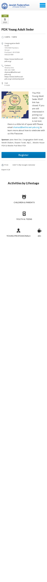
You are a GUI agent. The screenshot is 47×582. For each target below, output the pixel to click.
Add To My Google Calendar (24, 165)
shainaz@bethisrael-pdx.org (26, 127)
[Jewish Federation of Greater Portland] (16, 6)
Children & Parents (24, 202)
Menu (42, 5)
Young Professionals (18, 236)
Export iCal (6, 169)
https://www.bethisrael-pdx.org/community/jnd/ (14, 77)
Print (6, 165)
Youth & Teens (24, 219)
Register (23, 154)
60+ (39, 236)
